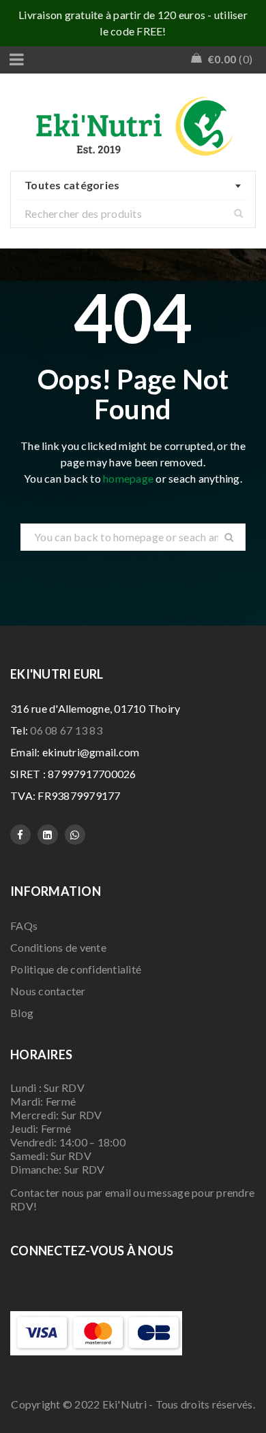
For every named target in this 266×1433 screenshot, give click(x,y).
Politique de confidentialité (75, 969)
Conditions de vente (58, 947)
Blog (21, 1012)
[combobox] (133, 186)
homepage (128, 478)
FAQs (24, 925)
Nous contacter (48, 990)
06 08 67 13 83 (66, 730)
